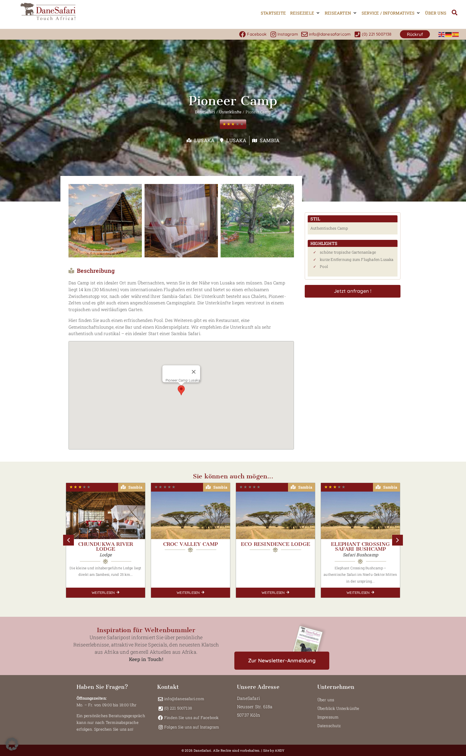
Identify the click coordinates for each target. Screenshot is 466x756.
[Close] (193, 371)
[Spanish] (455, 34)
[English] (441, 34)
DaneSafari (205, 111)
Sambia (269, 140)
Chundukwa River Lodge (105, 546)
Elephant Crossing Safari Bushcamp (360, 546)
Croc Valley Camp (190, 544)
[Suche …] (454, 13)
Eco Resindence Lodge (275, 544)
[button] (305, 13)
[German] (448, 34)
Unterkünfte (230, 111)
